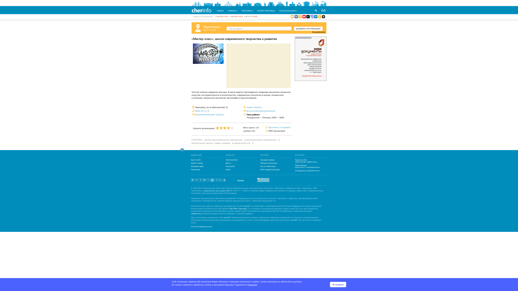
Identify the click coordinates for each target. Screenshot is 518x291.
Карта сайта (196, 160)
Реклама (240, 180)
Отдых (228, 169)
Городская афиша (267, 160)
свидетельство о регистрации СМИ (216, 191)
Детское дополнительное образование (223, 140)
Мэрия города (197, 163)
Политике (252, 284)
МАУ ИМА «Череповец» (238, 209)
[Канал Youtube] (304, 16)
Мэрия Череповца (266, 10)
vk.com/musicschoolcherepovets (261, 111)
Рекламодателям (318, 32)
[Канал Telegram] (216, 180)
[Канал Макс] (311, 17)
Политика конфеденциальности (201, 226)
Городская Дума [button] (287, 10)
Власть (228, 163)
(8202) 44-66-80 (300, 162)
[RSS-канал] (220, 180)
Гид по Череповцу (267, 166)
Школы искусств (242, 143)
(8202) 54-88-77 (300, 167)
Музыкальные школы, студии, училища (211, 143)
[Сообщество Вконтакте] (196, 180)
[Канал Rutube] (308, 16)
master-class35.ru (254, 107)
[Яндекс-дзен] (224, 180)
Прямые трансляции (268, 163)
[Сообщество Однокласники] (300, 16)
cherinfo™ (247, 206)
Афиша (220, 10)
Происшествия (232, 160)
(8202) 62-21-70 (202, 111)
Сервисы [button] (232, 10)
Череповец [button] (246, 10)
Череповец (195, 169)
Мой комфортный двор (270, 169)
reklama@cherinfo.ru (313, 167)
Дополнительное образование (261, 140)
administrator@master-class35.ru (209, 114)
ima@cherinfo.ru (311, 162)
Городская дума (197, 166)
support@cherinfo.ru (313, 171)
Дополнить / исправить (280, 127)
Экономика (230, 166)
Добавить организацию (308, 28)
